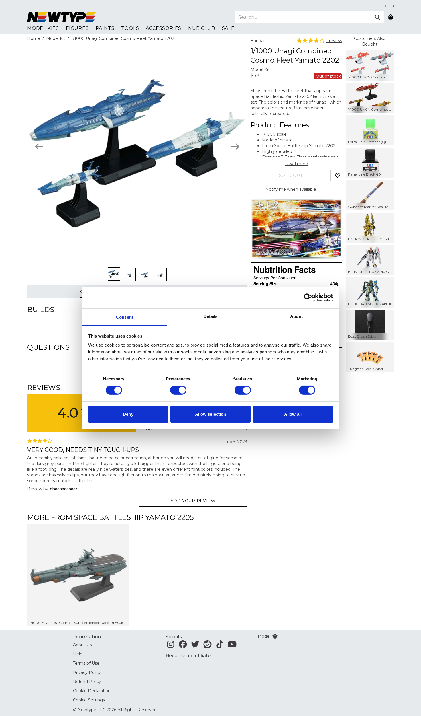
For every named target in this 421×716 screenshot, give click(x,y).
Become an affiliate (188, 655)
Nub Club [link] (201, 28)
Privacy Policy (87, 672)
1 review (334, 40)
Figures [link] (77, 28)
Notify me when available (290, 189)
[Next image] (235, 146)
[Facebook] (183, 646)
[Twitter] (195, 646)
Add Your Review (193, 500)
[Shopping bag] (390, 17)
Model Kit (55, 38)
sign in (388, 5)
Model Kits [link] (43, 28)
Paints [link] (105, 28)
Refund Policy (87, 681)
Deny (128, 414)
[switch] (178, 390)
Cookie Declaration (92, 690)
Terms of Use (86, 663)
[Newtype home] (61, 17)
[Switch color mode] (275, 636)
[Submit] (377, 17)
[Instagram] (171, 646)
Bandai (257, 40)
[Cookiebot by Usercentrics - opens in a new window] (308, 297)
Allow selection (210, 414)
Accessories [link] (163, 28)
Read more (296, 163)
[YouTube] (232, 646)
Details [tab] (211, 316)
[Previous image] (39, 146)
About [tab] (296, 316)
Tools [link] (130, 28)
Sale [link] (228, 28)
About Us (82, 644)
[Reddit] (207, 646)
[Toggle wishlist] (337, 175)
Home (33, 38)
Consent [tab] (124, 317)
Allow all (293, 414)
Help (77, 654)
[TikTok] (220, 646)
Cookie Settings (89, 700)
